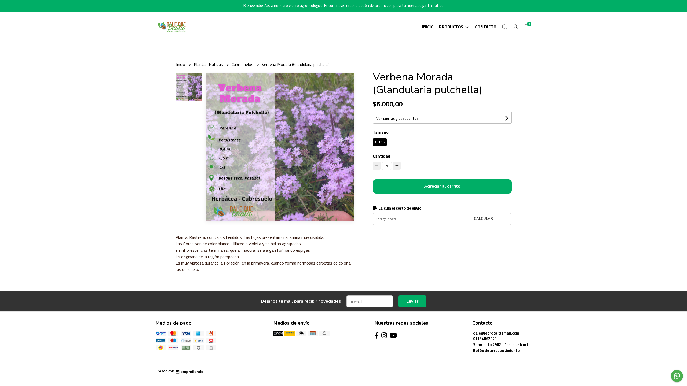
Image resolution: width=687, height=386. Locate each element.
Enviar (412, 301)
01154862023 (485, 339)
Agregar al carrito (442, 186)
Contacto (485, 27)
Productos (451, 27)
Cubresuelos (243, 64)
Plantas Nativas (209, 64)
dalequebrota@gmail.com (496, 333)
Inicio (428, 27)
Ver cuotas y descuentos (397, 118)
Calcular (483, 218)
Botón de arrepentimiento (496, 351)
